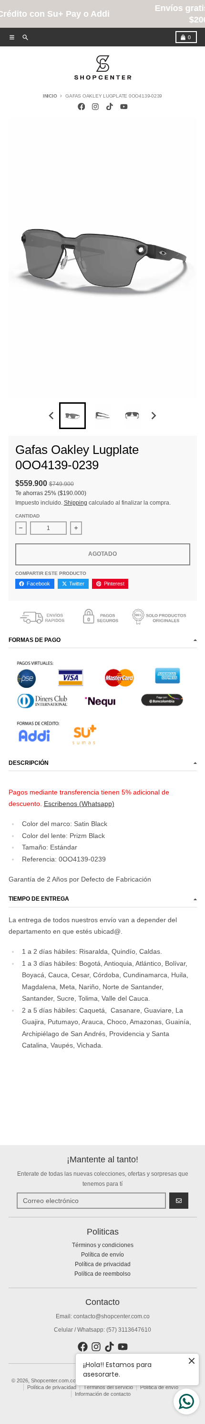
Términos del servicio (108, 1387)
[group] (72, 415)
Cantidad (27, 516)
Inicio (50, 96)
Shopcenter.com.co (53, 1380)
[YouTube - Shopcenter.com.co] (123, 106)
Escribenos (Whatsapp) (79, 803)
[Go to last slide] (52, 416)
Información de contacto (103, 1394)
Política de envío (159, 1387)
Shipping (75, 502)
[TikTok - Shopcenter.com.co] (109, 106)
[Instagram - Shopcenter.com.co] (95, 106)
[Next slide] (154, 416)
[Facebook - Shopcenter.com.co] (81, 106)
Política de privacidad (51, 1387)
